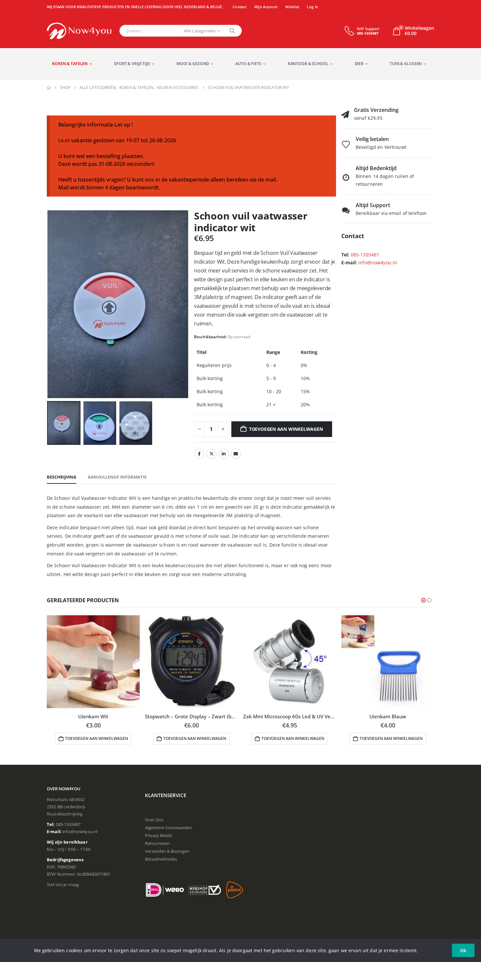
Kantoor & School (308, 63)
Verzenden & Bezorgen (167, 851)
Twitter (211, 453)
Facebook (199, 453)
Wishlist (292, 6)
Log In (312, 6)
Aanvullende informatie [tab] (117, 477)
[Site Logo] (79, 31)
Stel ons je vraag (63, 884)
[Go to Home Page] (49, 88)
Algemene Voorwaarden (168, 828)
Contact (239, 6)
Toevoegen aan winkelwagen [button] (96, 738)
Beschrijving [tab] (61, 477)
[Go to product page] (93, 661)
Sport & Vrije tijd (132, 63)
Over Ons (154, 820)
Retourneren (157, 843)
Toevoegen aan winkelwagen (286, 429)
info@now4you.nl (377, 262)
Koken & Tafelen (70, 63)
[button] (48, 304)
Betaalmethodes (161, 859)
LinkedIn (224, 453)
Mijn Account (265, 6)
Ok (463, 950)
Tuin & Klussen (406, 63)
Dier (359, 63)
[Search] (232, 30)
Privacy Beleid (158, 835)
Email (236, 453)
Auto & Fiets (248, 63)
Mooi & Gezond (192, 63)
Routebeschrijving (64, 814)
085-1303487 (365, 255)
